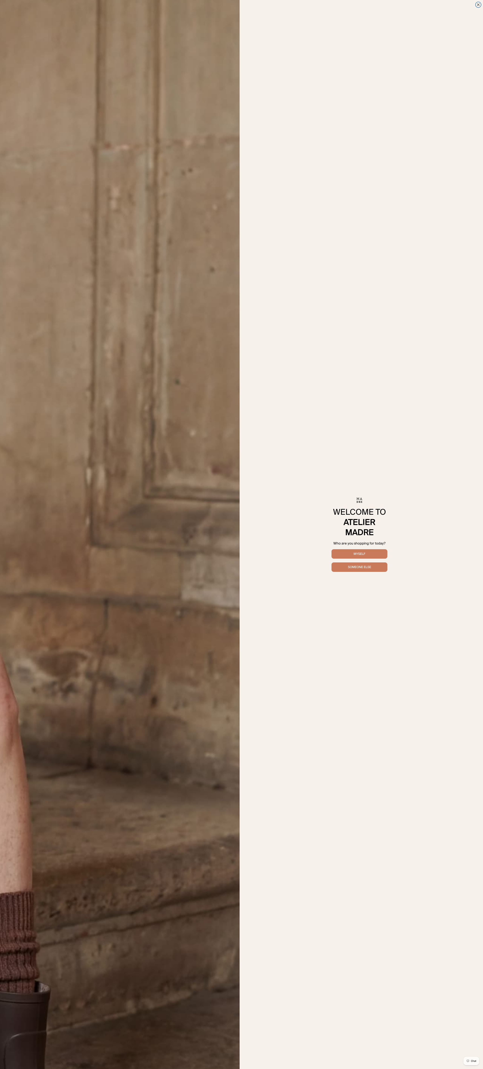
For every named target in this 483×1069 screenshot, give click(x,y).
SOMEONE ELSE (359, 567)
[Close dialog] (478, 5)
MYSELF (359, 554)
